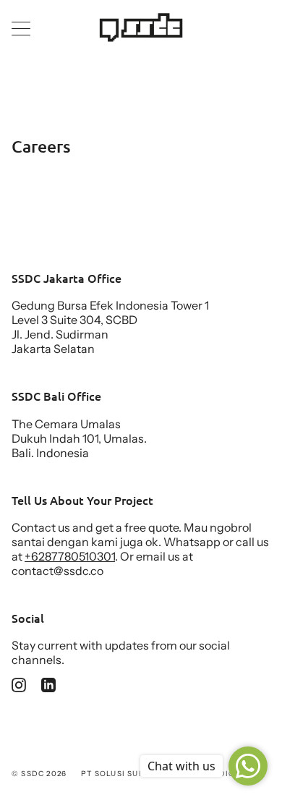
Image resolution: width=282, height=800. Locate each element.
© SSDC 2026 (39, 773)
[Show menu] (22, 28)
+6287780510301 (70, 556)
